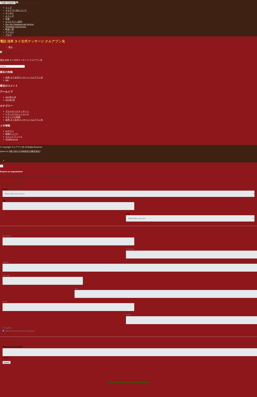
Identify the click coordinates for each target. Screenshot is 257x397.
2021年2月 (10, 100)
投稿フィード (11, 134)
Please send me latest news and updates (20, 331)
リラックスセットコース (17, 114)
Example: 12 (6, 358)
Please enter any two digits (13, 347)
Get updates (7, 328)
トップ (8, 7)
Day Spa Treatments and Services (19, 24)
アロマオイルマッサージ (17, 111)
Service (5, 189)
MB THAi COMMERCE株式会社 (24, 151)
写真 (7, 19)
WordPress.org (11, 139)
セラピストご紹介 (13, 21)
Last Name (130, 249)
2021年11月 (10, 97)
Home (2, 47)
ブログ (8, 35)
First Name (7, 236)
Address (6, 262)
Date (4, 201)
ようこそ (9, 16)
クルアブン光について (16, 10)
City (76, 288)
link (7, 80)
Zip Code (6, 275)
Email (129, 315)
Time (128, 214)
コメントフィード (13, 137)
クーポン (9, 13)
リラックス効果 (12, 117)
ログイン (9, 131)
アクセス (9, 32)
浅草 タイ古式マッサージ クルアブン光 (24, 77)
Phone (5, 302)
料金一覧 (9, 29)
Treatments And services (15, 27)
